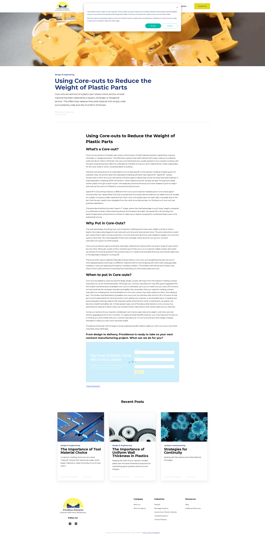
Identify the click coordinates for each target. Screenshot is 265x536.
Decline (170, 26)
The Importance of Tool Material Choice (81, 451)
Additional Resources (193, 508)
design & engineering (93, 386)
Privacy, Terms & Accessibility (151, 532)
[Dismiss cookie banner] (177, 8)
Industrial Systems (161, 516)
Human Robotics (160, 519)
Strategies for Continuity (175, 451)
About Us (137, 505)
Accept (153, 26)
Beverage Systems (161, 508)
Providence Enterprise (64, 112)
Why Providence (140, 508)
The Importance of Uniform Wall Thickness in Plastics (130, 452)
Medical (157, 505)
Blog (187, 505)
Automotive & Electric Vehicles (165, 512)
